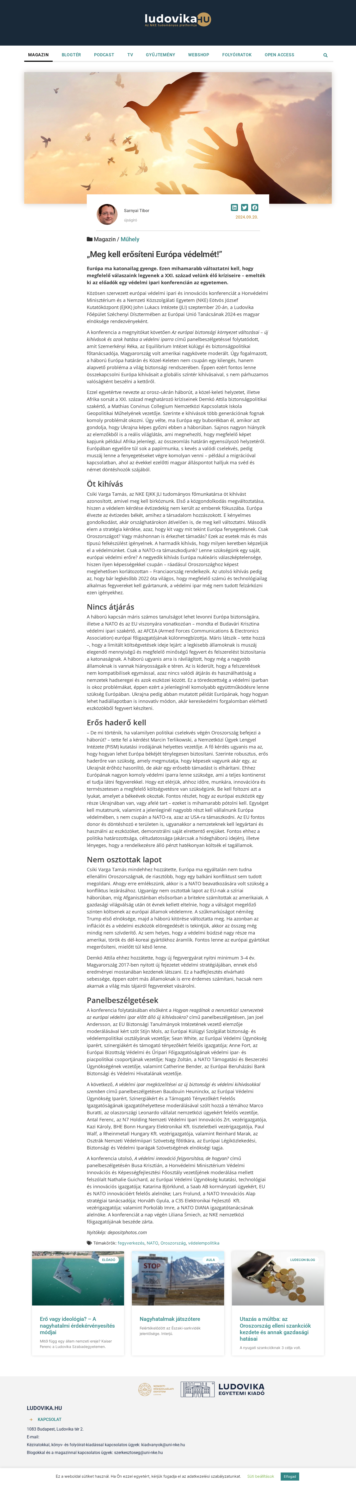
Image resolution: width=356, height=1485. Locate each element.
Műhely (130, 239)
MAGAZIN (38, 54)
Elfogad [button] (290, 1476)
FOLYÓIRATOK (237, 54)
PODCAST (104, 54)
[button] (234, 207)
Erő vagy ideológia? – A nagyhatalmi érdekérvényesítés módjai (77, 1325)
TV (130, 54)
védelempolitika (203, 1243)
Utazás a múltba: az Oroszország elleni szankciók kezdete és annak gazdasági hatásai (275, 1329)
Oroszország (173, 1243)
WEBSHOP (198, 54)
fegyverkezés (131, 1243)
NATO (152, 1243)
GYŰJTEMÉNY (160, 54)
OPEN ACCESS (279, 54)
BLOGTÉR (71, 54)
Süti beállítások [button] (260, 1476)
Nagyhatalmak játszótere (170, 1319)
